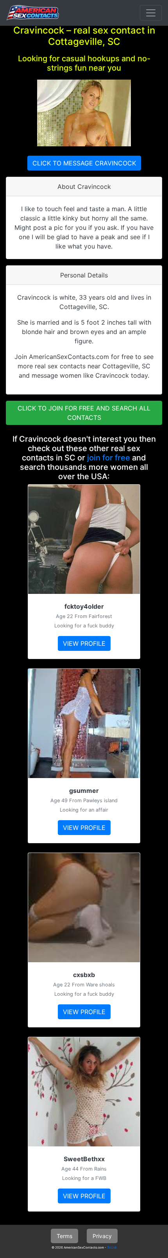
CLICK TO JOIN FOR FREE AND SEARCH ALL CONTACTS (84, 412)
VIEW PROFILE (84, 643)
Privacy (102, 1236)
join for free (108, 457)
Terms (64, 1236)
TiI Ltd (111, 1247)
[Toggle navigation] (151, 13)
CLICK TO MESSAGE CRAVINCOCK (84, 163)
